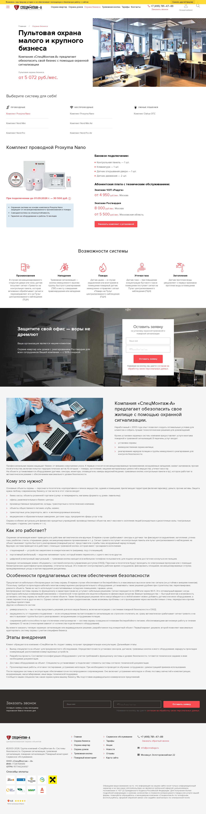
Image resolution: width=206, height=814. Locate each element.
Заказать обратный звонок (155, 741)
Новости (110, 749)
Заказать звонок (160, 9)
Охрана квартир (82, 745)
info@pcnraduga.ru (150, 748)
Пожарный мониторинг (85, 757)
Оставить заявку (148, 359)
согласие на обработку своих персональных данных (148, 367)
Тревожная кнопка (83, 753)
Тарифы (110, 741)
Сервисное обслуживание (119, 736)
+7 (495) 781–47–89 (162, 6)
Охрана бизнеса (82, 741)
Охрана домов (81, 749)
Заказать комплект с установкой (116, 224)
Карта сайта (112, 757)
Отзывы (110, 753)
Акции (109, 745)
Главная (22, 26)
